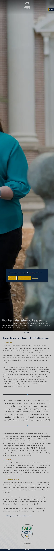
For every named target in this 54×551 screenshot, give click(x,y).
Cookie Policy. (33, 273)
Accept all (12, 278)
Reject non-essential (24, 278)
